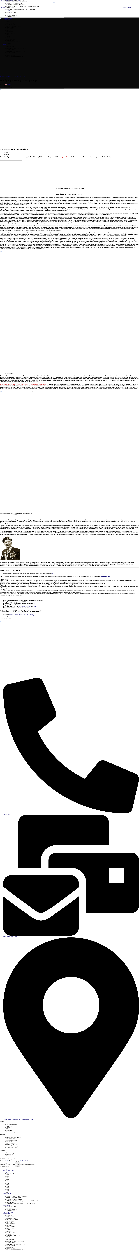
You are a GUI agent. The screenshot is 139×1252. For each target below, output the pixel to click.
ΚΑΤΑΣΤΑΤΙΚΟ (10, 49)
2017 (7, 1187)
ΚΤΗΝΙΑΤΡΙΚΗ (10, 39)
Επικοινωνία (9, 1130)
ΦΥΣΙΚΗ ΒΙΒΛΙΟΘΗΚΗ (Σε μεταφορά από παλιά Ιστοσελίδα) (22, 6)
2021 (7, 1182)
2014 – (8, 1192)
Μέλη (7, 1129)
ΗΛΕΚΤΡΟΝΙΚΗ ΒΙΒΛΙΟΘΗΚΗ (15, 5)
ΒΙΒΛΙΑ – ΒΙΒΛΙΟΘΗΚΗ (13, 26)
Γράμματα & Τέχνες (11, 1140)
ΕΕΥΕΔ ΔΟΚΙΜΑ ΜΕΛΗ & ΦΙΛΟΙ (15, 51)
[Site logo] (66, 13)
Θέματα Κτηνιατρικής (12, 1146)
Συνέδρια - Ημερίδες (11, 1147)
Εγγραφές (8, 1126)
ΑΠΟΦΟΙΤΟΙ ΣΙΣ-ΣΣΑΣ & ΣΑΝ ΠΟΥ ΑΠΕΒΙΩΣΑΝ (20, 9)
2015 (7, 1190)
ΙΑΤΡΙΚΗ (9, 37)
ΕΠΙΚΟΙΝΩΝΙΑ (10, 55)
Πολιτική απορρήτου (11, 1153)
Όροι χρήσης (9, 1154)
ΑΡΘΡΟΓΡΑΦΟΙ (10, 1173)
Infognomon (103, 576)
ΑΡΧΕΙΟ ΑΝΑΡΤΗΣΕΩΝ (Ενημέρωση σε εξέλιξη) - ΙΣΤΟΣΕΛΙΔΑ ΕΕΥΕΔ (29, 616)
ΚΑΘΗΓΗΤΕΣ (10, 14)
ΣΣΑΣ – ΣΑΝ (10, 21)
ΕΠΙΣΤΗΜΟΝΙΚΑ (11, 33)
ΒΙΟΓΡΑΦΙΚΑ (10, 27)
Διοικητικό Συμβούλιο (12, 1124)
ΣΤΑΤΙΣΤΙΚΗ (10, 46)
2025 (7, 1176)
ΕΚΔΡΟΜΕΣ (9, 32)
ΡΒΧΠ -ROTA (10, 23)
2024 (7, 1177)
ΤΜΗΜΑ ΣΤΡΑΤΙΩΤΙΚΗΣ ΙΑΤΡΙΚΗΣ (16, 2)
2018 (7, 1186)
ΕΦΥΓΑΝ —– (10, 34)
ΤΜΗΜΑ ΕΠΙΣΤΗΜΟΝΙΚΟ (14, 3)
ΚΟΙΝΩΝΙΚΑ (10, 40)
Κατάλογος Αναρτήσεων (12, 1131)
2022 (7, 1180)
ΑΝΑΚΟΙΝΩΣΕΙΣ (11, 24)
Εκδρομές (9, 1141)
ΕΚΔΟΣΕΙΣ (9, 54)
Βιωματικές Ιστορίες (24, 606)
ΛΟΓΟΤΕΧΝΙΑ (10, 17)
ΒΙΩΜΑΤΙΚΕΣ (10, 7)
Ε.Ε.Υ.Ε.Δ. (10, 85)
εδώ (53, 573)
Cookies (8, 1155)
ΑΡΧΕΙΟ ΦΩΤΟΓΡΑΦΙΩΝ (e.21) (15, 1195)
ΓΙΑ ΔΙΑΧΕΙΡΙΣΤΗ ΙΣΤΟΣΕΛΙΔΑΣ (15, 57)
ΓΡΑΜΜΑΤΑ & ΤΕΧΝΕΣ (13, 12)
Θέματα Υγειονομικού (12, 1144)
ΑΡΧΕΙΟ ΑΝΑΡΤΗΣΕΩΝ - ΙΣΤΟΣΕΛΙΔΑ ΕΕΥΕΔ (22, 614)
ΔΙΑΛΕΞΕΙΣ (9, 29)
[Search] (122, 7)
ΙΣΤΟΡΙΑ (8, 36)
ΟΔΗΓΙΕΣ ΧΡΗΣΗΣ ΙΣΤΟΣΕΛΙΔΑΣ (16, 48)
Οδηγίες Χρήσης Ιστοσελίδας (14, 1137)
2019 (7, 1185)
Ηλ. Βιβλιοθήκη (10, 1143)
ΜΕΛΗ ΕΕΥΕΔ (10, 52)
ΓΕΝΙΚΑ (8, 43)
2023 (1, 76)
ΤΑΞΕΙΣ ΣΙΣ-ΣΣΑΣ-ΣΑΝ (13, 42)
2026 (7, 1174)
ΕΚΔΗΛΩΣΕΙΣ (10, 30)
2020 (7, 1183)
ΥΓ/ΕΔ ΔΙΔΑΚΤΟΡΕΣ (12, 15)
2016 (7, 1189)
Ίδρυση (8, 1127)
